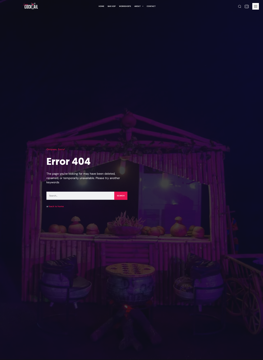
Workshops (125, 6)
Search (121, 196)
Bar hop (112, 6)
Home (101, 6)
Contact (151, 6)
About (137, 6)
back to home (56, 206)
